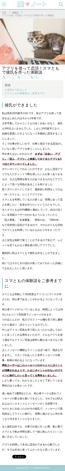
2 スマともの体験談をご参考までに (25, 93)
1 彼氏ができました (16, 89)
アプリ (24, 77)
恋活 (36, 77)
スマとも (10, 77)
